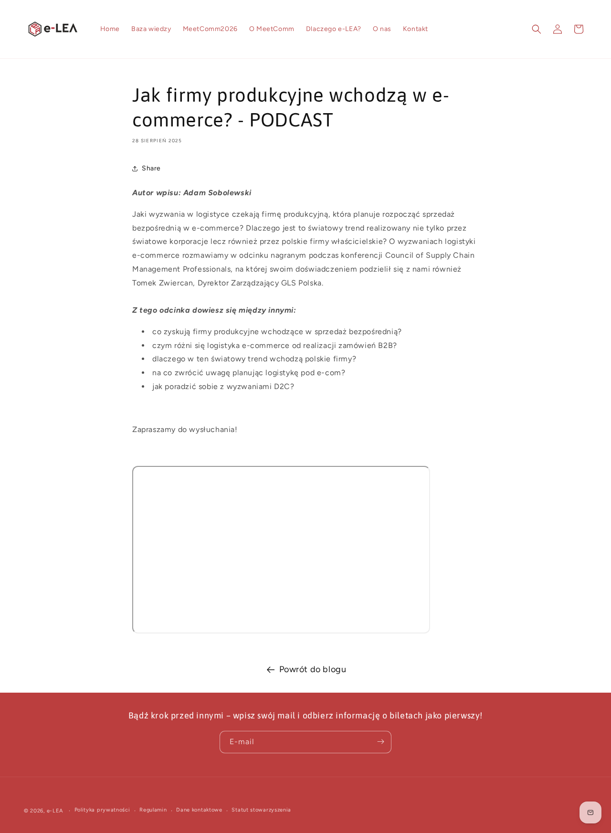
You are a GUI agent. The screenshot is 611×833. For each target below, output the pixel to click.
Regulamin (153, 810)
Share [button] (151, 168)
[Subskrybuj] (380, 741)
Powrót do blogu (313, 669)
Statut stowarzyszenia (261, 810)
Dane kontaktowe (199, 810)
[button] (536, 29)
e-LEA (55, 811)
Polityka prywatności (102, 810)
